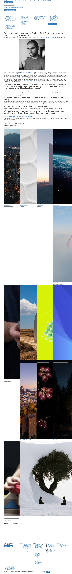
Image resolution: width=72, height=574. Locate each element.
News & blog (23, 15)
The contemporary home (10, 26)
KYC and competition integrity (40, 16)
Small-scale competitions (10, 25)
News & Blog (49, 544)
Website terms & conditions (40, 18)
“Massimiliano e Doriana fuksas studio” (28, 80)
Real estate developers (54, 17)
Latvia (13, 569)
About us (37, 15)
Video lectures (23, 22)
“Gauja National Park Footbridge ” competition (46, 37)
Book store (23, 23)
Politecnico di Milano (20, 73)
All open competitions (10, 15)
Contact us (37, 19)
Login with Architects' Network (10, 10)
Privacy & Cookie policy (21, 572)
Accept (48, 571)
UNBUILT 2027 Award (10, 17)
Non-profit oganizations (54, 16)
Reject (44, 571)
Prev (5, 128)
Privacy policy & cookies (10, 567)
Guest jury (8, 29)
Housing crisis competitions (11, 24)
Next (9, 128)
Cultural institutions (53, 20)
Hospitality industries (53, 19)
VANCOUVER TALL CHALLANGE (9, 22)
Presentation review (24, 17)
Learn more (6, 121)
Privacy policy (37, 17)
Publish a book (23, 24)
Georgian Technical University (28, 72)
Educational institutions (54, 18)
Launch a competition (8, 2)
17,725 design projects (25, 21)
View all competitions (8, 520)
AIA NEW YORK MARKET (10, 20)
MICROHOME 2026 (38, 548)
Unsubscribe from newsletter (10, 568)
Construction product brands (55, 21)
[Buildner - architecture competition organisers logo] (23, 0)
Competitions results (9, 28)
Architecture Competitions (46, 0)
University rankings (24, 16)
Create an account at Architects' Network (11, 12)
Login (5, 3)
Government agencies (54, 15)
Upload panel (23, 18)
